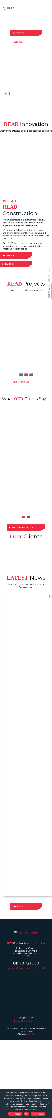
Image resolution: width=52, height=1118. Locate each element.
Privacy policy (38, 1114)
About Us (8, 255)
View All (18, 906)
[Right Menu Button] (49, 6)
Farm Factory (30, 1034)
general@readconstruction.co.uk (26, 968)
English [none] (49, 288)
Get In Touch (20, 382)
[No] (48, 1103)
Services (18, 42)
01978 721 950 (26, 963)
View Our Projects (21, 527)
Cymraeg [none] (49, 272)
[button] (23, 517)
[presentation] (5, 93)
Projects (18, 33)
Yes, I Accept (15, 1114)
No (26, 1114)
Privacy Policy (26, 1018)
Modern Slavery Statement (26, 1021)
